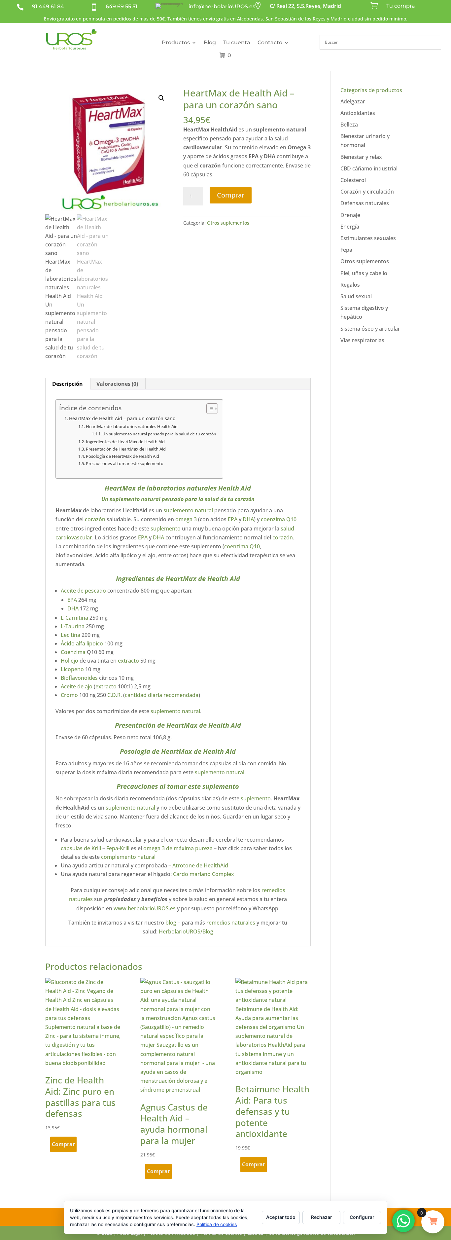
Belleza (349, 124)
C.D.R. (114, 695)
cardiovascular (73, 537)
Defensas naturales (364, 203)
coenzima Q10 (278, 519)
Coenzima (73, 652)
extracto (128, 660)
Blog (210, 42)
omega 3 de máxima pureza (178, 848)
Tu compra (400, 6)
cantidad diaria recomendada (161, 695)
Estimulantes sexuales (368, 238)
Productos (176, 42)
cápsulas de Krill (81, 848)
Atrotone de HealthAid (200, 865)
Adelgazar (352, 101)
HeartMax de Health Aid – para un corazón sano (123, 418)
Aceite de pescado (83, 590)
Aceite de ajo (76, 686)
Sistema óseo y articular (370, 328)
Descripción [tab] (67, 383)
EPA (232, 519)
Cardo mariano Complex (203, 874)
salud (287, 528)
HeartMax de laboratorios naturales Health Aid (132, 426)
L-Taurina (73, 626)
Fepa (346, 249)
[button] (161, 98)
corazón (95, 519)
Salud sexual (356, 296)
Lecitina (70, 634)
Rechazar (321, 1217)
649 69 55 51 (121, 6)
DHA (248, 519)
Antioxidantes (357, 113)
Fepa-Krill (117, 848)
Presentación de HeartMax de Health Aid (126, 449)
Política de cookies (216, 1224)
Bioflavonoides (79, 677)
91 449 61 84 (48, 6)
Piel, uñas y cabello (363, 273)
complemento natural (128, 856)
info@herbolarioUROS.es (222, 6)
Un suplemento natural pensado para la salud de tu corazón (159, 433)
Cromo (69, 695)
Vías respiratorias (362, 340)
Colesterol (353, 180)
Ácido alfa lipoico (82, 643)
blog (170, 922)
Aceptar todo (280, 1217)
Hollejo (69, 660)
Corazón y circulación (367, 191)
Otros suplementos (228, 223)
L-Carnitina (74, 617)
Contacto (270, 42)
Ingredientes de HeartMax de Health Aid (125, 442)
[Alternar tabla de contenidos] (208, 408)
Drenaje (350, 215)
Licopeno (72, 669)
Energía (349, 226)
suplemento (166, 528)
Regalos (350, 284)
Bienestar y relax (361, 157)
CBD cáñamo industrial (369, 168)
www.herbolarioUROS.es (145, 908)
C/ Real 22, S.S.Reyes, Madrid (305, 6)
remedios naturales (230, 922)
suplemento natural (135, 499)
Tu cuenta (236, 42)
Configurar (362, 1217)
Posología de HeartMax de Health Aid (122, 456)
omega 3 (186, 519)
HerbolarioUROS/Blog (186, 931)
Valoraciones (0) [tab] (117, 383)
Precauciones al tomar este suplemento (124, 463)
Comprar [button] (63, 1144)
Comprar (230, 195)
